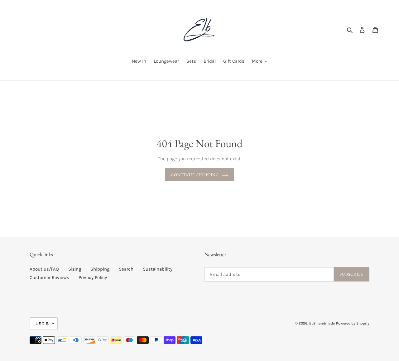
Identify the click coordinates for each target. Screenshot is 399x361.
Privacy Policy (93, 277)
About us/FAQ (44, 269)
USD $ (42, 323)
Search (126, 269)
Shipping (99, 269)
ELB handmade (322, 323)
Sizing (74, 269)
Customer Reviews (49, 277)
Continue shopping (195, 174)
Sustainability (157, 269)
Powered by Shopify (352, 323)
